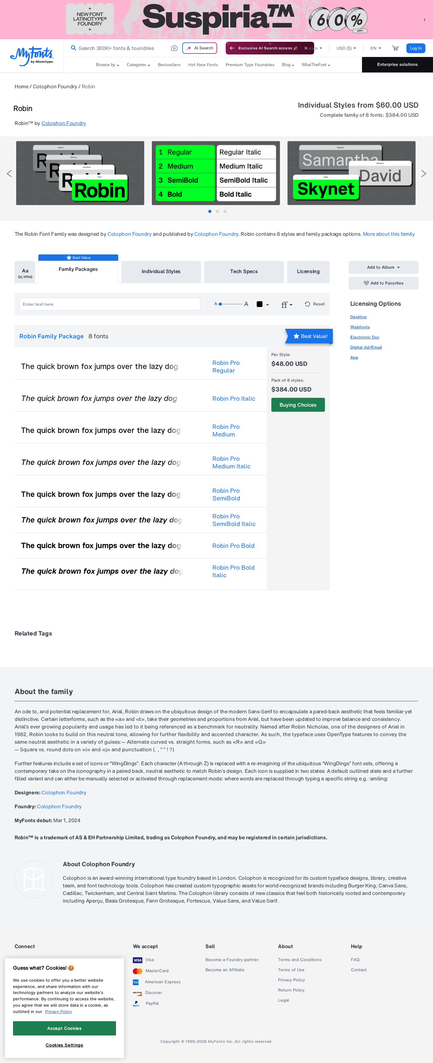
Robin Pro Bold (233, 545)
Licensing (308, 271)
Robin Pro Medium (226, 430)
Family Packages (78, 269)
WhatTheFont (314, 64)
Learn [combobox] (312, 48)
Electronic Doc (364, 337)
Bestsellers (169, 65)
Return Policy (291, 990)
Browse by (105, 64)
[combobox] (142, 48)
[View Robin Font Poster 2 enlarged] (216, 173)
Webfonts (360, 327)
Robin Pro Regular (226, 366)
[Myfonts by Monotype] (32, 56)
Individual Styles (161, 271)
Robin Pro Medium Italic (231, 462)
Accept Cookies (64, 1028)
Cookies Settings (64, 1045)
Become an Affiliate (224, 969)
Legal (283, 1000)
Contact (359, 969)
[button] (425, 19)
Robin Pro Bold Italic (233, 571)
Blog (286, 64)
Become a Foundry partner (232, 959)
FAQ (355, 959)
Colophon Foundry (55, 86)
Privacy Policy (291, 980)
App (354, 357)
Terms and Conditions (300, 959)
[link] (72, 48)
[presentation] (9, 173)
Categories (136, 64)
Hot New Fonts (203, 65)
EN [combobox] (374, 48)
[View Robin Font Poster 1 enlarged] (80, 173)
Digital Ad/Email (366, 347)
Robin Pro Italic (233, 398)
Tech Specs (244, 271)
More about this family (389, 234)
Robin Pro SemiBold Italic (234, 520)
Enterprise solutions (397, 64)
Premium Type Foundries (250, 65)
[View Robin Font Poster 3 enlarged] (352, 173)
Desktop (358, 317)
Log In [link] (416, 48)
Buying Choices (298, 405)
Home (22, 86)
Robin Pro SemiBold (226, 494)
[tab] (210, 211)
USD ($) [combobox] (344, 48)
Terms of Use (291, 969)
